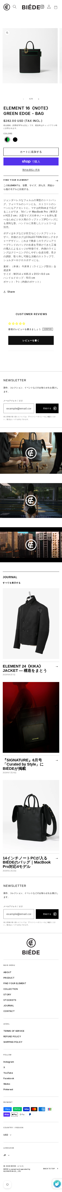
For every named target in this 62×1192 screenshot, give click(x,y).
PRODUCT (8, 978)
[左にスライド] (23, 99)
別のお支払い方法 (31, 169)
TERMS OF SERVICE (13, 1031)
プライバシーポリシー (36, 417)
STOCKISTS (9, 1000)
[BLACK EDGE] (15, 139)
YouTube (8, 1073)
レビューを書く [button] (31, 340)
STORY (7, 994)
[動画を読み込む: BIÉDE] (31, 453)
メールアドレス (13, 401)
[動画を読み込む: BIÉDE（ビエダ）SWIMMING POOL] (31, 500)
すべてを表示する (12, 583)
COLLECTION (10, 989)
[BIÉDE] (31, 946)
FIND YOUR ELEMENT (14, 983)
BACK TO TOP (51, 1169)
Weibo (6, 1084)
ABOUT (7, 972)
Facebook (8, 1078)
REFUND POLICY (12, 1036)
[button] (7, 6)
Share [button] (11, 291)
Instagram (8, 1062)
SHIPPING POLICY (13, 1042)
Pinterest (8, 1089)
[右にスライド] (38, 99)
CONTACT (9, 1011)
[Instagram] (42, 6)
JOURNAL (8, 1005)
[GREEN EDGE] (7, 139)
